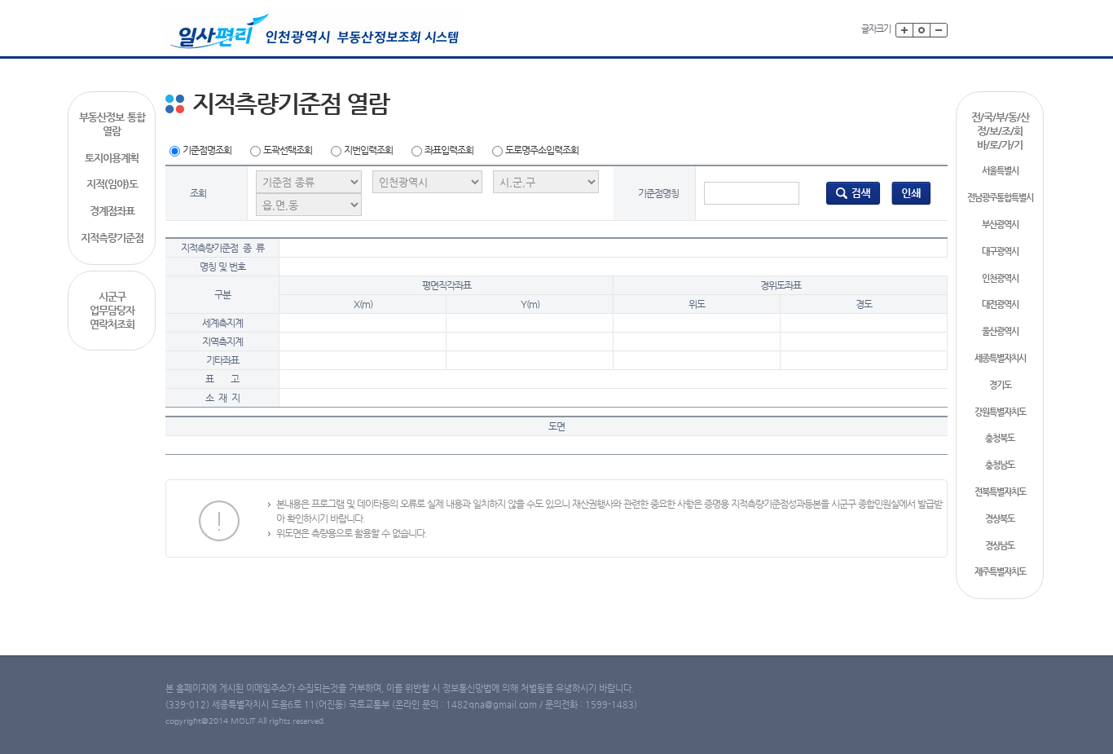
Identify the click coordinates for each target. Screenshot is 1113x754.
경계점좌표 (112, 211)
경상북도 (999, 519)
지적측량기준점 (112, 237)
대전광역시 (1000, 304)
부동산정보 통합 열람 (112, 124)
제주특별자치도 (1000, 572)
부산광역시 (1000, 224)
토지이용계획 (112, 158)
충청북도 (999, 438)
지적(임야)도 (112, 184)
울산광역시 (1000, 331)
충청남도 (999, 465)
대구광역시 (1000, 251)
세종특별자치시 (1000, 358)
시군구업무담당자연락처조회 (112, 310)
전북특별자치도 (1000, 492)
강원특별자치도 (1000, 412)
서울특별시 (1000, 170)
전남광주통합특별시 (1000, 197)
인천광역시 (1000, 278)
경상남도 (999, 545)
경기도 (1000, 385)
